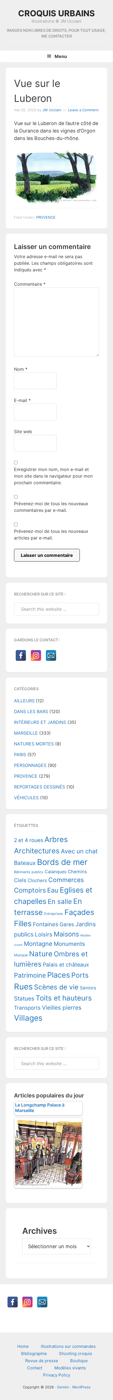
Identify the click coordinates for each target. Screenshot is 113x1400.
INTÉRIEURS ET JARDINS (40, 722)
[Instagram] (35, 655)
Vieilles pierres (61, 1007)
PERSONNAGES (30, 765)
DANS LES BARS (31, 711)
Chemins (77, 871)
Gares (67, 924)
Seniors (88, 988)
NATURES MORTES (34, 744)
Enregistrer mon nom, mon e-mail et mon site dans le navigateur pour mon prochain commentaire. (53, 476)
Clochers (37, 880)
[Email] (51, 655)
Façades (79, 912)
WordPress (81, 1387)
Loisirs (43, 934)
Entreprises (53, 914)
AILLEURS (24, 700)
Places (58, 975)
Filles (23, 923)
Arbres (56, 839)
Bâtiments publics (28, 872)
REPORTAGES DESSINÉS (39, 787)
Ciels (20, 880)
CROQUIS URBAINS (56, 13)
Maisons (66, 934)
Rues (23, 986)
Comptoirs (30, 890)
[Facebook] (20, 655)
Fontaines (45, 924)
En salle (60, 902)
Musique (21, 955)
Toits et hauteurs (64, 998)
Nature (40, 953)
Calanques (55, 871)
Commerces (66, 880)
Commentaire (30, 284)
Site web (23, 431)
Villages (28, 1018)
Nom (20, 369)
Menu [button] (61, 56)
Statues (24, 998)
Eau (52, 890)
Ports (80, 975)
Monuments (69, 943)
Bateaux (25, 862)
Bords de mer (62, 862)
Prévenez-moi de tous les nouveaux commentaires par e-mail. (51, 507)
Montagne (38, 943)
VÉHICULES (26, 797)
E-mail (22, 400)
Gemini (63, 1387)
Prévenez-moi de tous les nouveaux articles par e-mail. (51, 534)
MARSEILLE (26, 733)
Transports (27, 1008)
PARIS (20, 754)
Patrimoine (30, 975)
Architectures (37, 850)
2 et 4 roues (28, 840)
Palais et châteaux (66, 964)
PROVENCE (45, 217)
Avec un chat (79, 851)
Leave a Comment (83, 110)
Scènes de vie (56, 987)
